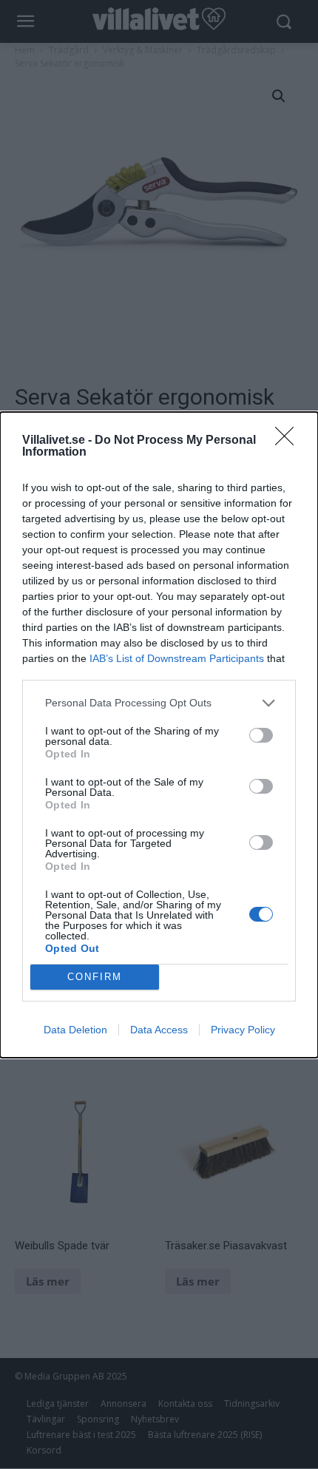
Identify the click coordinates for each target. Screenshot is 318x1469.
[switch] (261, 735)
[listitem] (159, 703)
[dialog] (159, 735)
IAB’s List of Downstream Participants (176, 658)
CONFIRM (94, 976)
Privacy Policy (243, 1030)
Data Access (159, 1030)
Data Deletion (75, 1030)
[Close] (289, 441)
